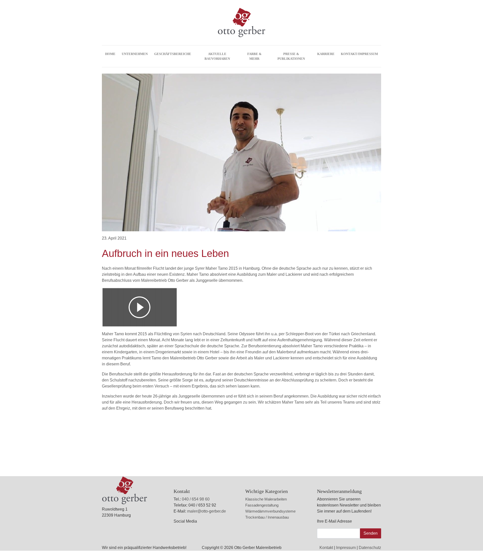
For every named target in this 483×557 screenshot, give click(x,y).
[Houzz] (183, 531)
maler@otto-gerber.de (206, 511)
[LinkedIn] (180, 531)
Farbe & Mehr (254, 56)
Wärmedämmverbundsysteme (270, 511)
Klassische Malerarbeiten (266, 499)
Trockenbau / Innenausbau (267, 517)
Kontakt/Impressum (359, 54)
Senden (371, 533)
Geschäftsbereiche (172, 54)
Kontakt (326, 547)
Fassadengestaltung (261, 505)
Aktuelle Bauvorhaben (217, 56)
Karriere (326, 54)
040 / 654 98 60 (196, 499)
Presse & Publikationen (291, 56)
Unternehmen (135, 54)
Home (110, 54)
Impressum (346, 547)
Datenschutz (370, 547)
